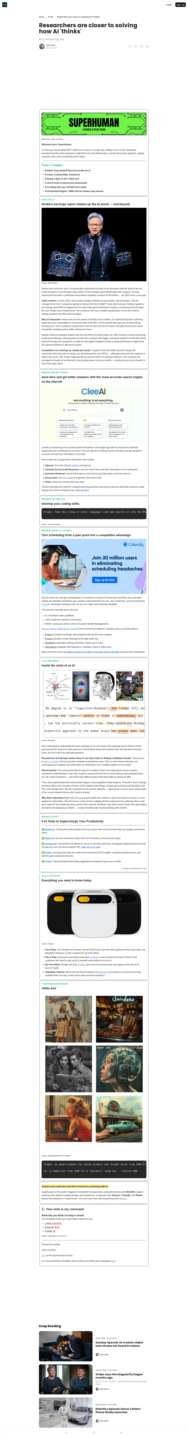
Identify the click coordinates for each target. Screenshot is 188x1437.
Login (44, 1236)
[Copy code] (143, 511)
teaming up (104, 972)
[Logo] (4, 4)
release (94, 957)
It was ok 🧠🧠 (52, 1227)
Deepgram (50, 844)
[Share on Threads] (141, 46)
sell (66, 953)
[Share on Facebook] (130, 46)
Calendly (46, 604)
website (75, 465)
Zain (44, 1255)
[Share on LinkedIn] (147, 46)
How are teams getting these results (59, 629)
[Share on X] (135, 46)
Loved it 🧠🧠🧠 (53, 1223)
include (81, 964)
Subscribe (52, 1236)
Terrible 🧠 (50, 1231)
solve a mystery (51, 761)
